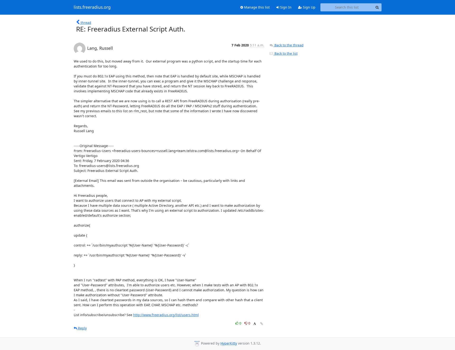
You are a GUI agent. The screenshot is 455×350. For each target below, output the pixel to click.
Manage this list (256, 7)
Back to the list (285, 53)
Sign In (285, 7)
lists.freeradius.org (92, 7)
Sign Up (308, 7)
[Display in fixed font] (254, 324)
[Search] (377, 7)
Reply (82, 328)
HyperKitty (228, 343)
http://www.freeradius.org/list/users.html (166, 315)
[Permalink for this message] (261, 323)
